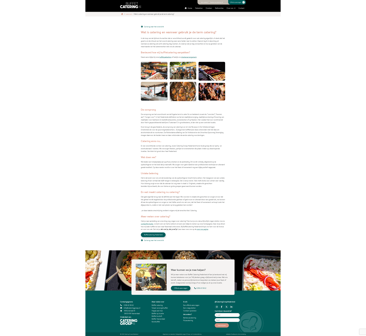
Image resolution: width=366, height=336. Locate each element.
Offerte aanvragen (235, 2)
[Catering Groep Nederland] (130, 5)
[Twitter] (226, 307)
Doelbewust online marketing (238, 334)
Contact (241, 8)
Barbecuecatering (215, 2)
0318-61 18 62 (128, 305)
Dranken (209, 8)
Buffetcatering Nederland (153, 234)
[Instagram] (217, 307)
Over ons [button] (230, 8)
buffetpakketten (165, 57)
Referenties (219, 8)
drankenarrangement (189, 57)
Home (189, 8)
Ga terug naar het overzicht (154, 26)
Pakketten (199, 8)
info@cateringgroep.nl (132, 308)
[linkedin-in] (231, 307)
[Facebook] (222, 307)
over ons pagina (202, 229)
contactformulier (147, 224)
